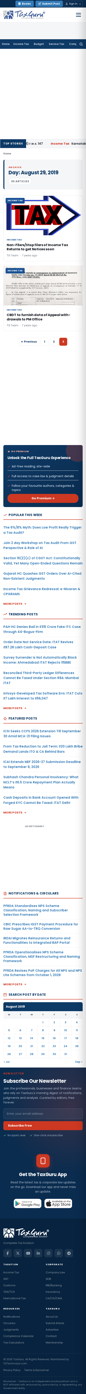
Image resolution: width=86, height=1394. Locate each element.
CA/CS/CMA (54, 1298)
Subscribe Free (20, 1125)
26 (9, 1054)
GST (6, 1279)
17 (65, 1038)
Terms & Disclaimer (36, 1370)
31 (65, 1054)
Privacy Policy (11, 1370)
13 (20, 1038)
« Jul (7, 1062)
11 (77, 1030)
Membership (54, 1343)
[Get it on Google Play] (28, 1203)
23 (54, 1046)
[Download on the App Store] (58, 1203)
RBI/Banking (54, 1285)
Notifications (11, 1317)
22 (43, 1046)
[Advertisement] (43, 94)
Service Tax (56, 44)
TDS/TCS (9, 1292)
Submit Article (55, 1323)
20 (20, 1046)
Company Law (55, 1272)
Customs (9, 1285)
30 (54, 1054)
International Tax (14, 1298)
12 (9, 1038)
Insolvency (53, 1292)
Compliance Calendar (18, 1336)
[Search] (81, 44)
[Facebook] (7, 1253)
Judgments (11, 1330)
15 (43, 1038)
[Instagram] (48, 1253)
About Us (52, 1317)
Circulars (9, 1323)
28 (31, 1054)
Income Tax (21, 44)
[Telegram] (69, 1253)
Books (26, 3)
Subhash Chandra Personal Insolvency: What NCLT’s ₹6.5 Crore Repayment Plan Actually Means (40, 782)
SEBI (48, 1279)
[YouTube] (28, 1253)
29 (43, 1054)
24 (65, 1046)
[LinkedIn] (38, 1253)
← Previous (29, 342)
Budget (39, 44)
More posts (13, 604)
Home (6, 44)
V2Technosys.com (15, 1363)
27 (20, 1054)
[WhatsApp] (58, 1253)
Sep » (78, 1062)
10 (65, 1030)
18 (76, 1038)
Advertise (52, 1330)
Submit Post (51, 3)
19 (9, 1046)
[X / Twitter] (18, 1253)
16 (54, 1038)
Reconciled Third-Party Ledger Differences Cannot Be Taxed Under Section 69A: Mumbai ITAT (41, 678)
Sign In (73, 3)
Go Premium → (43, 498)
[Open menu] (78, 14)
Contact (51, 1336)
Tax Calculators (13, 1343)
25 (77, 1046)
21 (31, 1046)
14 (31, 1038)
